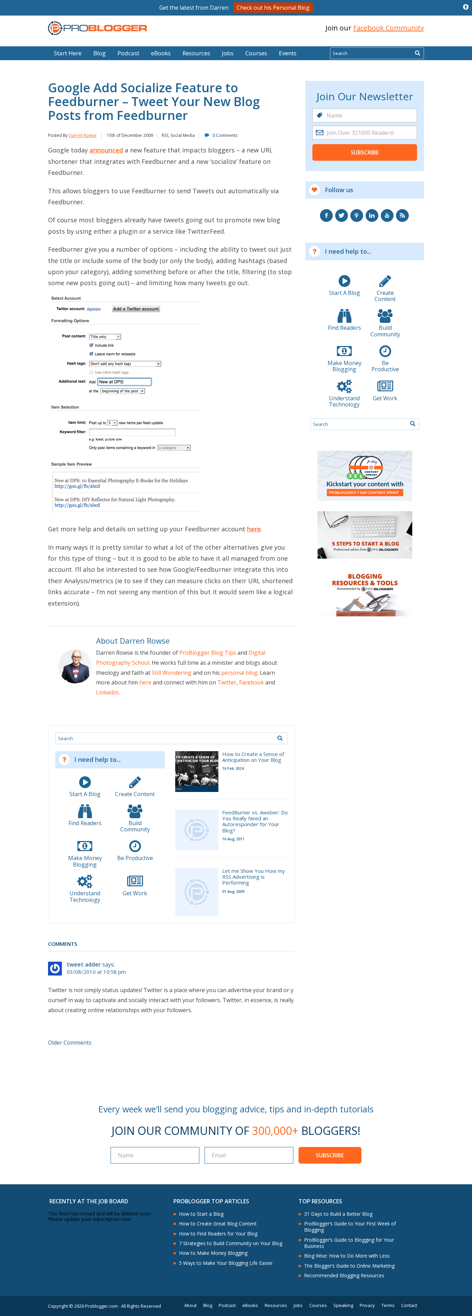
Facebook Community (388, 27)
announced (106, 150)
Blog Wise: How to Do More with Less (347, 1256)
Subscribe (365, 152)
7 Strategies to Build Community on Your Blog (230, 1243)
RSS (165, 135)
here (254, 529)
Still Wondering (171, 672)
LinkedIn (107, 692)
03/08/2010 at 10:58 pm (96, 972)
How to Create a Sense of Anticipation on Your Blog (253, 757)
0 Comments (225, 135)
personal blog (239, 672)
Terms (388, 1305)
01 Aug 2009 (233, 891)
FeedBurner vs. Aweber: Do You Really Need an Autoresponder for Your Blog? (255, 821)
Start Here (68, 53)
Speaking (343, 1305)
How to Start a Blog (201, 1214)
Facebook (251, 682)
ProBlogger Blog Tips (207, 652)
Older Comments (70, 1042)
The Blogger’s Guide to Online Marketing (349, 1266)
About (190, 1305)
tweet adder (84, 964)
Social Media (182, 135)
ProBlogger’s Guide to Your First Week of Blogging (350, 1227)
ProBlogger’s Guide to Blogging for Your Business (349, 1243)
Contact (409, 1305)
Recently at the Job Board (88, 1201)
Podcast (128, 53)
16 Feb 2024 (233, 768)
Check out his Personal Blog (273, 7)
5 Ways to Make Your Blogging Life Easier (226, 1263)
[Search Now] (417, 53)
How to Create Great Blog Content (218, 1224)
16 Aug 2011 (233, 839)
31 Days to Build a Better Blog (338, 1214)
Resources (196, 53)
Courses (256, 53)
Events (287, 53)
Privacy (367, 1305)
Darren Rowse (82, 135)
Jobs (228, 53)
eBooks (161, 53)
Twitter (226, 682)
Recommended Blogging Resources (344, 1275)
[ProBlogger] (97, 28)
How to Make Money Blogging (213, 1253)
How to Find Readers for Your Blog (218, 1234)
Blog (16, 41)
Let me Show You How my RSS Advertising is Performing (253, 877)
